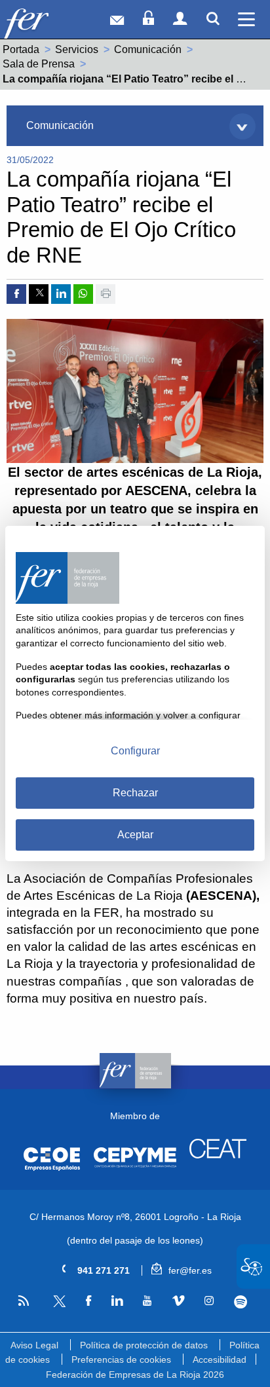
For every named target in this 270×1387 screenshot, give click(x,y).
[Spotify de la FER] (241, 1302)
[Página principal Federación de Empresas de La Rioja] (45, 22)
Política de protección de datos (144, 1345)
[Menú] (247, 19)
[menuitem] (135, 125)
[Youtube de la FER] (147, 1301)
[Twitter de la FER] (57, 1305)
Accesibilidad (219, 1359)
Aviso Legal (34, 1345)
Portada (21, 49)
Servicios (76, 49)
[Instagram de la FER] (209, 1301)
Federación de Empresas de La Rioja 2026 (135, 1374)
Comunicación (148, 49)
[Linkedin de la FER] (117, 1301)
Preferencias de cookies (121, 1359)
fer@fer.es (189, 1270)
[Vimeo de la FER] (178, 1301)
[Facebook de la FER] (88, 1301)
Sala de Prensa (39, 63)
